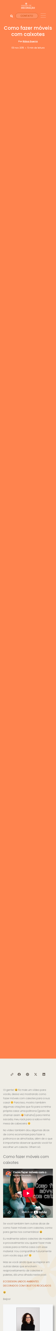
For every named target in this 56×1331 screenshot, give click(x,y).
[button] (19, 1074)
